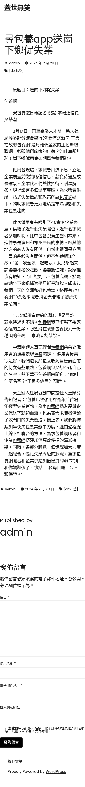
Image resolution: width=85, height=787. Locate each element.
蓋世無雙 (17, 8)
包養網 (10, 101)
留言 (4, 597)
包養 (21, 113)
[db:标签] (16, 70)
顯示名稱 (8, 663)
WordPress (56, 771)
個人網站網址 (10, 707)
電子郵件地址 (11, 685)
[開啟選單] (78, 8)
